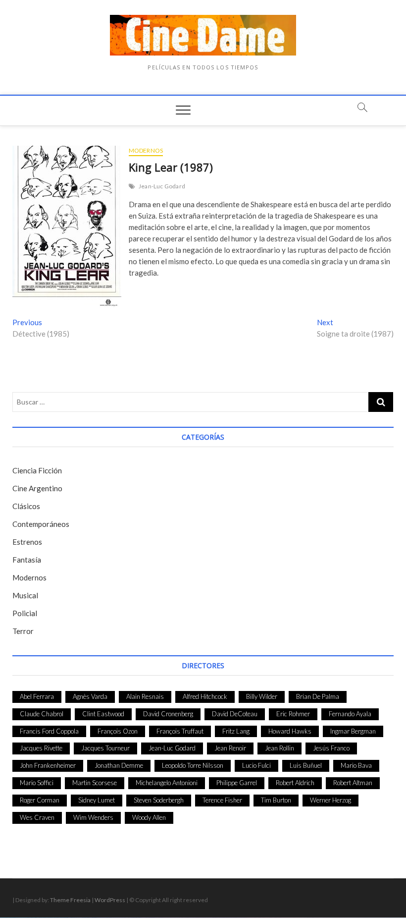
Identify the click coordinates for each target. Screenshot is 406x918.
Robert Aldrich (295, 783)
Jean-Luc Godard (162, 186)
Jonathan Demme (119, 765)
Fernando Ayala (350, 714)
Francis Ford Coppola (49, 731)
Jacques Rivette (41, 748)
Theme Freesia (70, 900)
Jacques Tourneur (105, 748)
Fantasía (26, 559)
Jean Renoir (230, 748)
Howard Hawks (289, 731)
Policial (24, 613)
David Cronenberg (168, 714)
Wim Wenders (93, 817)
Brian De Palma (317, 696)
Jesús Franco (331, 748)
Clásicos (26, 506)
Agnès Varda (90, 696)
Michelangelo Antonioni (167, 783)
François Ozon (118, 731)
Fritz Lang (236, 731)
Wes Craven (37, 817)
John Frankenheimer (48, 765)
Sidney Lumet (96, 800)
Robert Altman (352, 783)
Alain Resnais (145, 696)
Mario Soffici (36, 783)
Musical (25, 595)
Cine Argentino (37, 488)
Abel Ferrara (37, 696)
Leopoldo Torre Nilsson (192, 765)
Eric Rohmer (293, 714)
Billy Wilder (261, 696)
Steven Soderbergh (159, 800)
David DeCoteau (234, 714)
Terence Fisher (222, 800)
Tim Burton (276, 800)
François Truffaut (179, 731)
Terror (23, 631)
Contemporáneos (40, 523)
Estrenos (27, 541)
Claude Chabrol (41, 714)
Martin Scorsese (94, 783)
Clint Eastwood (103, 714)
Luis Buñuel (306, 765)
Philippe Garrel (236, 783)
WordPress (110, 900)
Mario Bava (356, 765)
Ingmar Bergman (353, 731)
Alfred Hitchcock (205, 696)
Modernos (146, 150)
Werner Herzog (330, 800)
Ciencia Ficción (37, 470)
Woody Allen (149, 817)
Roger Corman (39, 800)
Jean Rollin (279, 748)
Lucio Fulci (256, 765)
